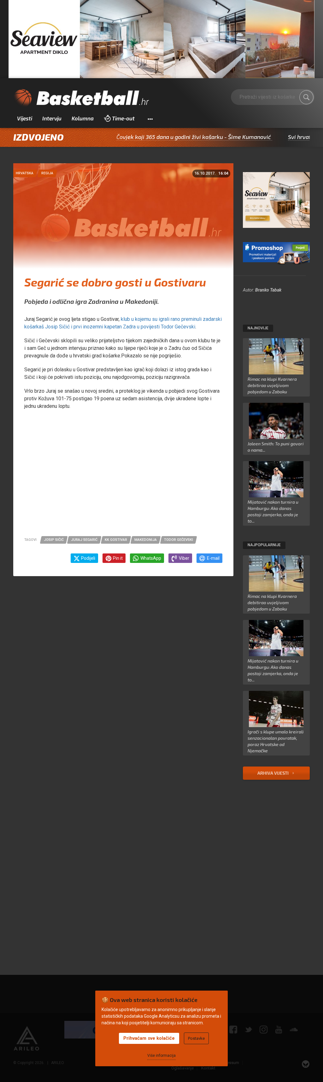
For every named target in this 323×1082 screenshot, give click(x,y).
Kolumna (83, 118)
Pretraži (306, 97)
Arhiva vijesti (273, 773)
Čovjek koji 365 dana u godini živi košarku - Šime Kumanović (168, 136)
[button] (150, 118)
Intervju (52, 118)
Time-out (123, 118)
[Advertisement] (123, 476)
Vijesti (24, 118)
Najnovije (258, 328)
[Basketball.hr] (81, 98)
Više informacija (161, 1055)
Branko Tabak (268, 289)
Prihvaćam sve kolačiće (149, 1038)
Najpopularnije (264, 545)
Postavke (196, 1038)
